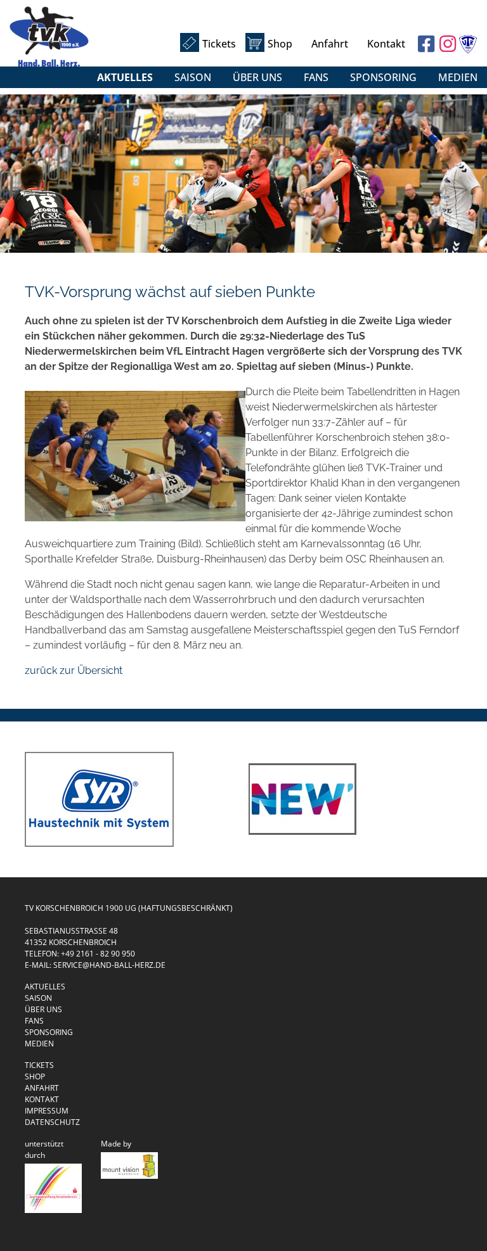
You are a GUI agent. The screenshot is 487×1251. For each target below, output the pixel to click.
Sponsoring (383, 77)
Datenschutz (52, 1122)
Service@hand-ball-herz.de (109, 965)
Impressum (46, 1110)
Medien (457, 77)
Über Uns (257, 77)
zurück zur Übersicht (73, 670)
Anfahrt (329, 44)
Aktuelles (125, 77)
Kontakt (386, 44)
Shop (280, 44)
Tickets (219, 44)
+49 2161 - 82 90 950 (98, 953)
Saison (192, 77)
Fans (316, 77)
